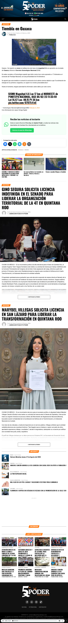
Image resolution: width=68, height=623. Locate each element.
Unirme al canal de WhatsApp (22, 130)
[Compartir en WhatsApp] (15, 144)
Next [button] (65, 8)
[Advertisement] (34, 511)
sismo (27, 150)
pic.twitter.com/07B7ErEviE (22, 103)
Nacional (24, 607)
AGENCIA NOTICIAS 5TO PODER (18, 213)
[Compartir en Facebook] (5, 144)
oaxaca (21, 150)
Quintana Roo (42, 607)
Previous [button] (2, 8)
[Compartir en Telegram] (20, 144)
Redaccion (12, 34)
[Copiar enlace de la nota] (29, 144)
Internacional (33, 607)
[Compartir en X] (10, 144)
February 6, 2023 (34, 108)
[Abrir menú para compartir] (24, 144)
